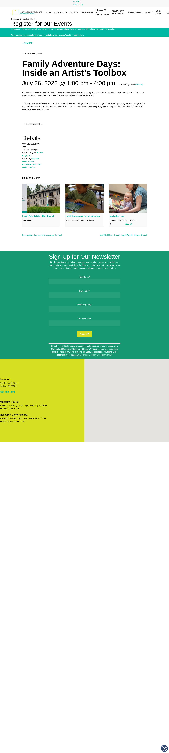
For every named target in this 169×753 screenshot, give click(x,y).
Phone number (84, 319)
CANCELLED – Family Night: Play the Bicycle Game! (123, 235)
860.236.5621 (7, 392)
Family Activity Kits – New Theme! (38, 216)
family (24, 161)
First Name (84, 277)
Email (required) (84, 305)
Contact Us (78, 4)
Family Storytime (116, 216)
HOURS (77, 1)
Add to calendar (33, 124)
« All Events (27, 43)
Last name (84, 291)
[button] (164, 748)
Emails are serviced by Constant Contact (94, 355)
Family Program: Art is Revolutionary (82, 216)
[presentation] (41, 198)
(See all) (139, 84)
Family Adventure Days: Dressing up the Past (42, 235)
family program (28, 167)
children (35, 158)
